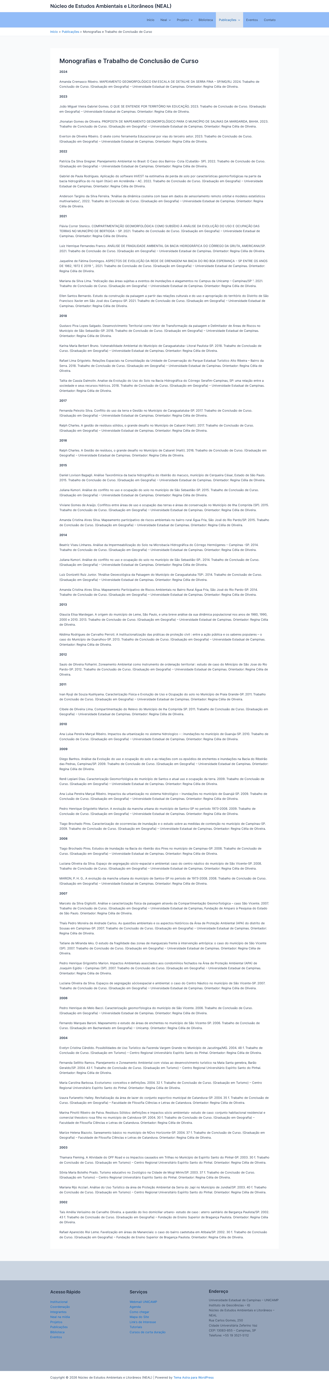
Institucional (59, 1302)
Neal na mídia (60, 1317)
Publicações (227, 20)
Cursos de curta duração (148, 1332)
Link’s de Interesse (143, 1322)
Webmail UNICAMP (143, 1302)
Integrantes (58, 1312)
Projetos (183, 20)
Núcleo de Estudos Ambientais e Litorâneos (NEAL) (111, 6)
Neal (164, 20)
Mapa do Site (139, 1317)
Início (150, 20)
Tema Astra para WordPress (193, 1377)
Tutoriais (136, 1327)
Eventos (252, 20)
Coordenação (60, 1307)
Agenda (135, 1307)
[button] (169, 19)
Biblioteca (206, 20)
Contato (270, 20)
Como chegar (139, 1312)
